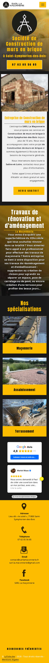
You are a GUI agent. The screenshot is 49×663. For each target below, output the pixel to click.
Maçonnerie (25, 348)
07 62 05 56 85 (24, 64)
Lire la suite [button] (16, 488)
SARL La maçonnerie (25, 583)
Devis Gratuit (28, 190)
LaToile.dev (9, 656)
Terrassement (24, 431)
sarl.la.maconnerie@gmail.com (24, 562)
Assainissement (24, 390)
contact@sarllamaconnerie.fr (24, 559)
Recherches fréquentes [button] (24, 649)
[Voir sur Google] (13, 470)
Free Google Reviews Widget (25, 497)
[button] (7, 479)
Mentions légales (10, 659)
